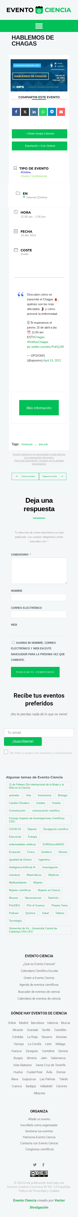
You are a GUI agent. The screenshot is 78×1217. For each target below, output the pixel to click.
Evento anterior (28, 476)
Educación (15, 836)
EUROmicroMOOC (54, 844)
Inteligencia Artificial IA (22, 867)
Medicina (53, 874)
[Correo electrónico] (61, 112)
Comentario (21, 554)
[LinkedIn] (34, 112)
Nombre (16, 590)
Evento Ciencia (24, 1200)
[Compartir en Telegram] (52, 112)
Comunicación (17, 810)
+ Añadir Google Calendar (40, 133)
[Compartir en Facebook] (16, 112)
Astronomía (44, 795)
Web (14, 624)
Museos (13, 897)
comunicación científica (46, 810)
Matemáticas (34, 874)
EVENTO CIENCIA (39, 956)
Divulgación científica (55, 829)
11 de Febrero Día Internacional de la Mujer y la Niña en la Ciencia (36, 786)
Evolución (14, 852)
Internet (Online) (37, 197)
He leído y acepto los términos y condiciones (41, 752)
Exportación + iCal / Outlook (40, 145)
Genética (46, 852)
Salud (43, 444)
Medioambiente (18, 882)
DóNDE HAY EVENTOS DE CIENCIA (39, 1013)
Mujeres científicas (20, 890)
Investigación (50, 867)
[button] (39, 26)
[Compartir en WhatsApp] (43, 112)
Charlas (56, 803)
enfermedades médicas (22, 844)
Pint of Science (36, 905)
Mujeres (38, 882)
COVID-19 (15, 829)
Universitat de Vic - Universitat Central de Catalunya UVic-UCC (33, 930)
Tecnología (15, 920)
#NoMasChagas (37, 342)
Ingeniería (44, 859)
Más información (39, 408)
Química (30, 913)
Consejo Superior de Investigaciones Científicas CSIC (37, 820)
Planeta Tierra (59, 905)
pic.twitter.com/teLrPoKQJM (45, 346)
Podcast (14, 913)
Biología (62, 795)
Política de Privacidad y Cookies (39, 1191)
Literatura (14, 874)
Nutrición (53, 897)
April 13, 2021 (52, 360)
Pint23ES (14, 905)
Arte (28, 795)
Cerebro (40, 803)
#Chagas (39, 337)
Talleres (59, 913)
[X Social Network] (25, 112)
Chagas (27, 444)
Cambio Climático (19, 803)
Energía (32, 836)
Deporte (32, 829)
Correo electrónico (26, 607)
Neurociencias (33, 897)
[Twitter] (35, 1165)
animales (14, 795)
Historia (62, 852)
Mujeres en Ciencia (49, 890)
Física (30, 852)
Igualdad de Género (20, 859)
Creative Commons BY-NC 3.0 (37, 1187)
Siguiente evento (49, 476)
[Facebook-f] (43, 1165)
